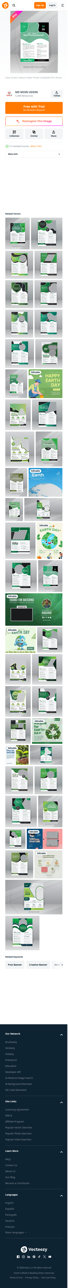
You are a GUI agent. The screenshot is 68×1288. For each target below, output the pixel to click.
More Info (13, 154)
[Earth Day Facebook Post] (20, 1113)
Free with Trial (34, 107)
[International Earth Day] (20, 931)
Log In (52, 5)
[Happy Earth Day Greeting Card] (18, 798)
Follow (57, 95)
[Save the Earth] (22, 702)
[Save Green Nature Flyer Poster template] (17, 233)
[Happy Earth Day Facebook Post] (22, 535)
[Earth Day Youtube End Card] (33, 900)
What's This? (36, 146)
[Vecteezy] (5, 5)
